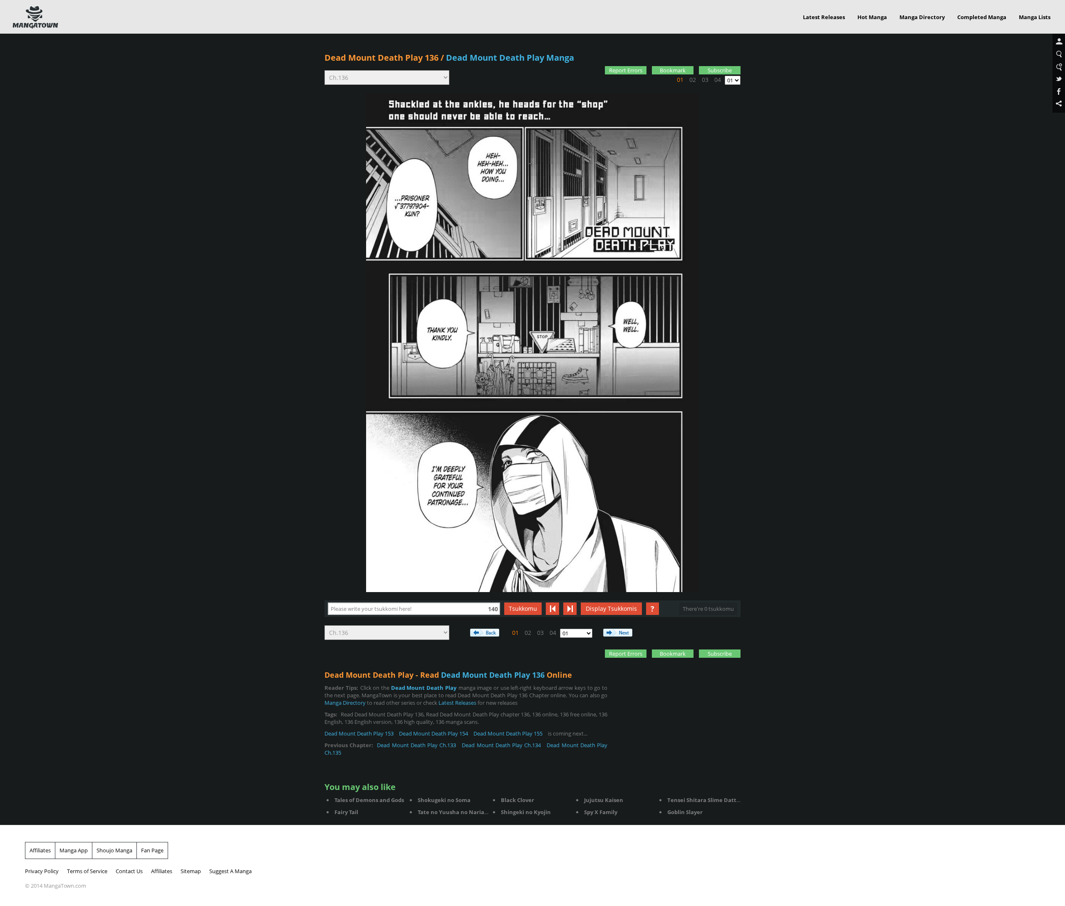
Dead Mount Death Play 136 (381, 57)
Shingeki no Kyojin (526, 812)
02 (692, 80)
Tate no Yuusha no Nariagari (456, 812)
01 (680, 80)
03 (705, 80)
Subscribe (720, 70)
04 (717, 80)
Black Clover (517, 800)
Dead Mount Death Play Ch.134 (501, 745)
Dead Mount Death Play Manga (510, 57)
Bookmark (673, 70)
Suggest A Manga (230, 871)
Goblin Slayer (685, 812)
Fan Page (152, 850)
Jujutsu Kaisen (603, 800)
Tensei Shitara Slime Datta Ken (709, 800)
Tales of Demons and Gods (369, 800)
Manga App (73, 850)
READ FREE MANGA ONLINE (35, 17)
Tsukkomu (523, 608)
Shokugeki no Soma (444, 800)
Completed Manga (981, 17)
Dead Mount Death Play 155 (507, 733)
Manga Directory (922, 17)
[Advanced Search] (1059, 67)
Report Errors (625, 70)
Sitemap (191, 871)
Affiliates (40, 850)
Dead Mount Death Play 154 (433, 733)
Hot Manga (872, 17)
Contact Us (129, 871)
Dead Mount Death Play (423, 687)
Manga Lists (1034, 17)
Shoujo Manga (114, 850)
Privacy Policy (42, 871)
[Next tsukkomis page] (570, 608)
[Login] (1059, 42)
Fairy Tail (346, 812)
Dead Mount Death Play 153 (359, 733)
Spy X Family (600, 812)
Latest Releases (824, 17)
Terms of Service (87, 871)
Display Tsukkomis (611, 608)
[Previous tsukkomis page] (552, 608)
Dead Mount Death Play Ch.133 (416, 745)
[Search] (1059, 54)
